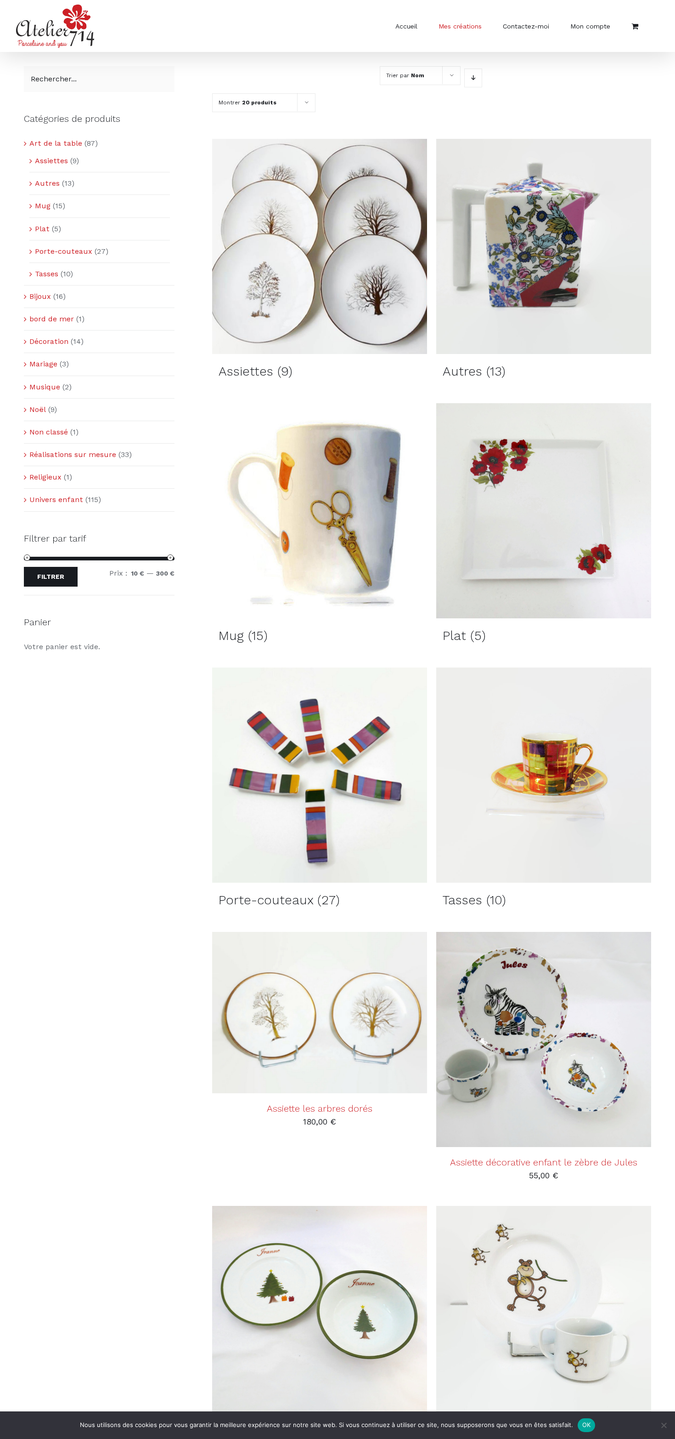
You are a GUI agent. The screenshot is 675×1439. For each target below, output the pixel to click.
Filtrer (50, 576)
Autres (47, 183)
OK (586, 1424)
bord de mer (51, 318)
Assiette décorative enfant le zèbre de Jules (543, 1162)
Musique (44, 387)
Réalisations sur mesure (72, 454)
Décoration (48, 341)
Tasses (46, 273)
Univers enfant (56, 499)
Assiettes (51, 160)
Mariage (43, 364)
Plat (42, 228)
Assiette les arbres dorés (319, 1108)
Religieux (45, 477)
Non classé (48, 432)
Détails (362, 1014)
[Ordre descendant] (473, 78)
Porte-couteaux (63, 251)
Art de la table (55, 143)
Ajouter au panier (297, 1014)
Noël (37, 409)
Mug (43, 205)
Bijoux (40, 296)
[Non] (663, 1425)
